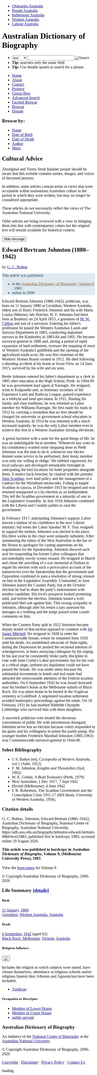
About (17, 80)
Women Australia (25, 19)
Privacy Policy (52, 1062)
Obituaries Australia (27, 6)
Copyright (10, 1062)
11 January (10, 910)
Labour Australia (25, 24)
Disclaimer (29, 1062)
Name (16, 130)
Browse (18, 107)
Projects (18, 89)
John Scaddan (13, 478)
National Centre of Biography (55, 1036)
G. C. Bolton (17, 267)
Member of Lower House (32, 1008)
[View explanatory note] (6, 958)
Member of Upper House (31, 1013)
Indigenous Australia (28, 15)
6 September (11, 934)
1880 (25, 910)
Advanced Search (26, 98)
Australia (56, 914)
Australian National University (26, 1041)
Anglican (19, 989)
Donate (17, 111)
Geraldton (10, 914)
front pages (26, 868)
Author (17, 143)
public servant (23, 1017)
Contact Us (76, 1062)
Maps (16, 148)
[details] (41, 890)
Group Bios (21, 93)
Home (17, 75)
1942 (27, 934)
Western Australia (33, 914)
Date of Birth (22, 135)
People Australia (25, 10)
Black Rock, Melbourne (21, 938)
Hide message (14, 239)
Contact (18, 84)
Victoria (48, 938)
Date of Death (23, 139)
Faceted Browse (24, 102)
